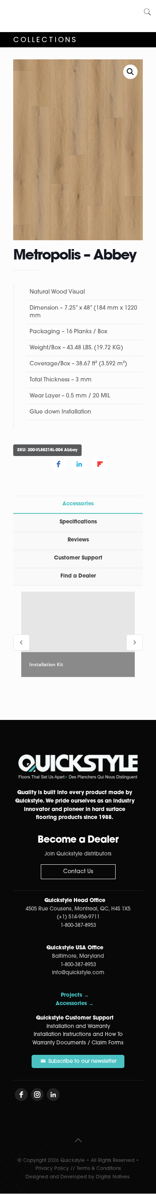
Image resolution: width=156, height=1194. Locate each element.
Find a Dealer (78, 576)
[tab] (78, 504)
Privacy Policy (52, 1168)
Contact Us (78, 872)
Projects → (75, 995)
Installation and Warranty (78, 1026)
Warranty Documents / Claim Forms (78, 1043)
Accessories (78, 504)
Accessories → (75, 1003)
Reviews (78, 540)
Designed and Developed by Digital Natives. (78, 1177)
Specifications (78, 522)
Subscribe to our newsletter (81, 1061)
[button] (130, 72)
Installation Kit (46, 664)
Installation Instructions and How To (78, 1034)
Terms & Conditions (99, 1168)
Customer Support (78, 558)
